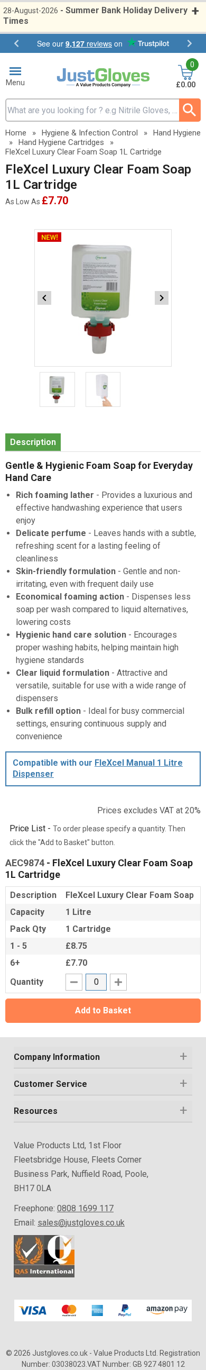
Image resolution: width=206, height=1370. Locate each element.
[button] (103, 1057)
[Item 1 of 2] (103, 298)
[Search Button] (190, 110)
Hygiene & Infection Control (90, 133)
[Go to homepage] (103, 78)
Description (33, 442)
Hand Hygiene (177, 133)
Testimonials (103, 43)
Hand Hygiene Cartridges (61, 142)
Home (15, 133)
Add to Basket (103, 1010)
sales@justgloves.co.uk (81, 1223)
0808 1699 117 (85, 1208)
